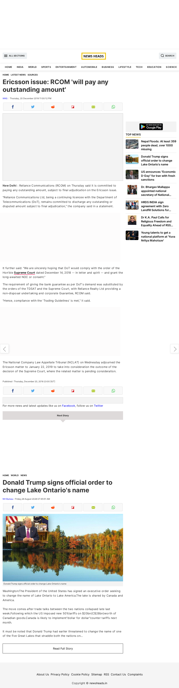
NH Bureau (8, 499)
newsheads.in (98, 683)
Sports (46, 67)
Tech (139, 67)
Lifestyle (125, 67)
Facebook (68, 405)
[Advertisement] (89, 24)
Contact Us (118, 674)
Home (8, 67)
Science (171, 67)
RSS (106, 674)
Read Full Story (63, 648)
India (20, 67)
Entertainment (66, 67)
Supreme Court (24, 272)
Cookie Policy (80, 674)
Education (154, 67)
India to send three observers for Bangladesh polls (4, 348)
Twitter (98, 405)
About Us (43, 674)
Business (108, 67)
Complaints (135, 674)
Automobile (89, 67)
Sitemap (96, 674)
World (32, 67)
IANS (5, 98)
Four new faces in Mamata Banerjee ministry (174, 348)
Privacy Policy (60, 674)
